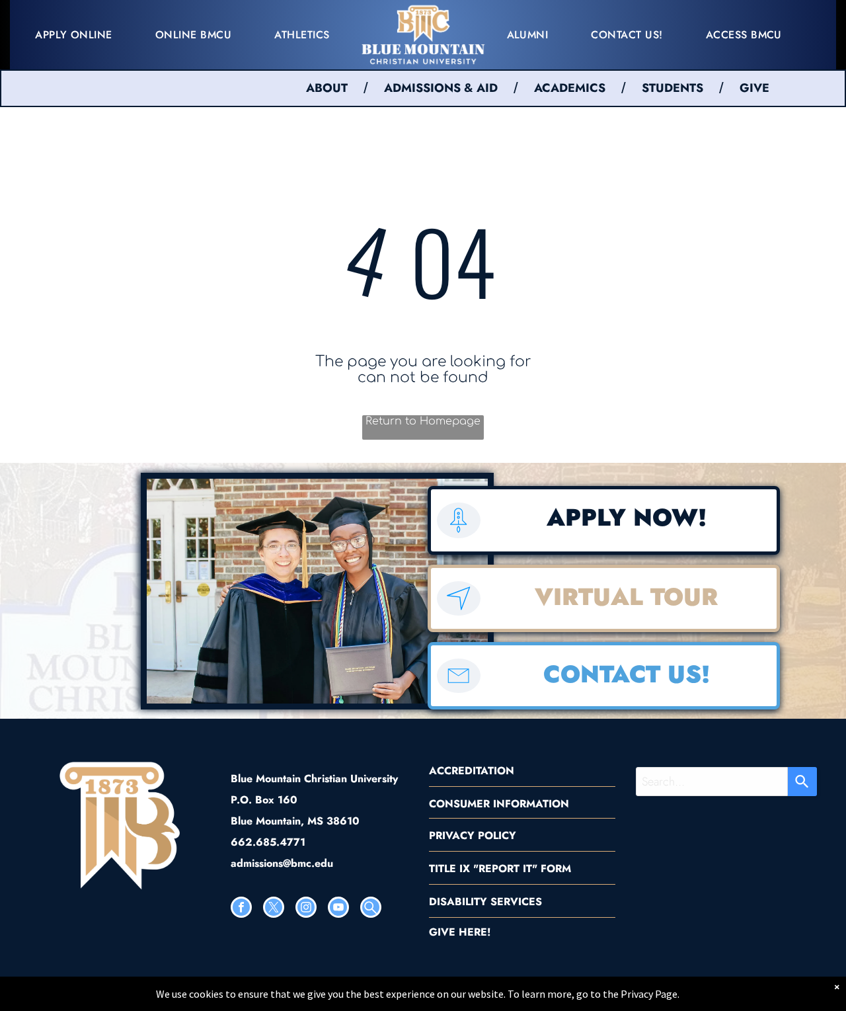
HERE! (475, 932)
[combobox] (712, 781)
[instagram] (306, 909)
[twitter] (273, 909)
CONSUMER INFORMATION (499, 803)
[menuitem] (79, 35)
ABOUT (327, 88)
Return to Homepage (423, 421)
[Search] (802, 781)
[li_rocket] (458, 534)
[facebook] (241, 909)
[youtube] (338, 909)
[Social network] (370, 909)
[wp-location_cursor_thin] (458, 611)
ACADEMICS (569, 88)
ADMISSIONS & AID (441, 88)
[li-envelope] (458, 689)
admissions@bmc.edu (282, 863)
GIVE (754, 88)
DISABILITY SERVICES (485, 901)
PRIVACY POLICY (472, 835)
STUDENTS (672, 88)
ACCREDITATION (471, 770)
